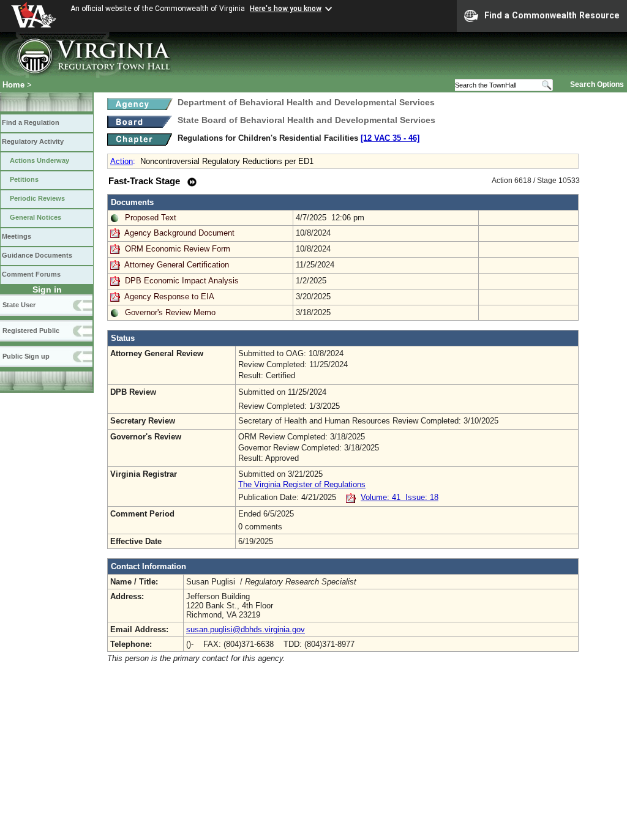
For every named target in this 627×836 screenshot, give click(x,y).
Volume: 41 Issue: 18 (399, 497)
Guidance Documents (37, 255)
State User (19, 304)
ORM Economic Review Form (177, 248)
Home (13, 84)
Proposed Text (150, 217)
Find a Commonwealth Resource (552, 15)
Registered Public (30, 330)
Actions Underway (39, 160)
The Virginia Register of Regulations (302, 484)
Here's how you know (285, 8)
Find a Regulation (30, 122)
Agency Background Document (179, 232)
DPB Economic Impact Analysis (182, 280)
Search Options (597, 84)
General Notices (35, 217)
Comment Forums (31, 274)
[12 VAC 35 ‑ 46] (390, 138)
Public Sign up (26, 356)
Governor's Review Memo (170, 312)
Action (121, 161)
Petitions (24, 179)
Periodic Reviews (37, 198)
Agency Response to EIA (169, 296)
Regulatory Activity (33, 141)
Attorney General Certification (176, 264)
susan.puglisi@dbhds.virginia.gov (245, 629)
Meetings (16, 236)
